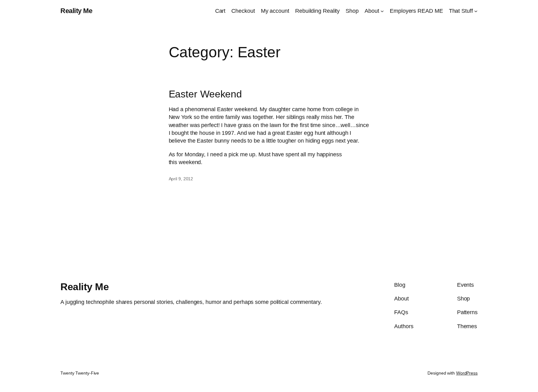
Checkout (243, 11)
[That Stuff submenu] (476, 11)
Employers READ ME (416, 11)
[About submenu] (382, 11)
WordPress (467, 373)
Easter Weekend (205, 94)
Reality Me (76, 11)
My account (275, 11)
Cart (220, 11)
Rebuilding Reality (317, 11)
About (372, 11)
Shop (352, 11)
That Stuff (461, 11)
